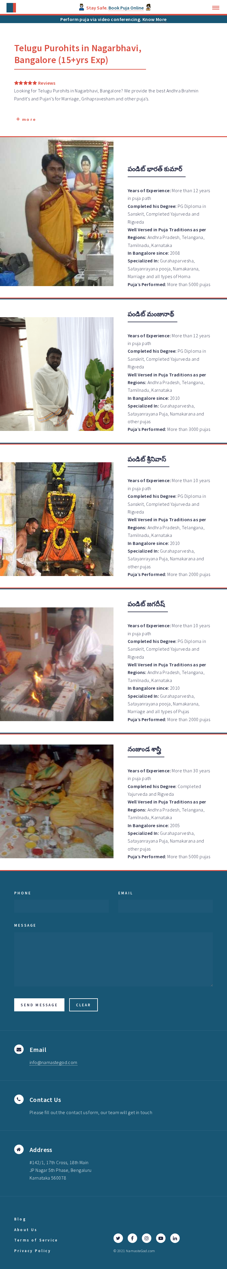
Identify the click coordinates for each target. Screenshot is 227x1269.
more (28, 119)
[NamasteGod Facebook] (132, 1238)
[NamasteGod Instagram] (146, 1238)
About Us (26, 1229)
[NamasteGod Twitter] (118, 1238)
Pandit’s (22, 99)
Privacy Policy (32, 1250)
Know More (154, 19)
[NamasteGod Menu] (217, 7)
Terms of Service (36, 1240)
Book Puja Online (126, 8)
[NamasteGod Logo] (11, 7)
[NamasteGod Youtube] (161, 1238)
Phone (22, 893)
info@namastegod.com (53, 1062)
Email (125, 893)
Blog (20, 1219)
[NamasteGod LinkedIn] (175, 1238)
